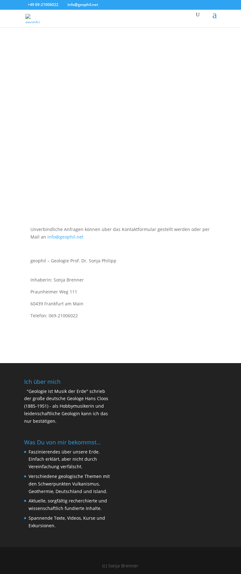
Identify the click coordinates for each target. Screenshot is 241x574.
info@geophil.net (65, 237)
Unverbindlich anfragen (167, 201)
